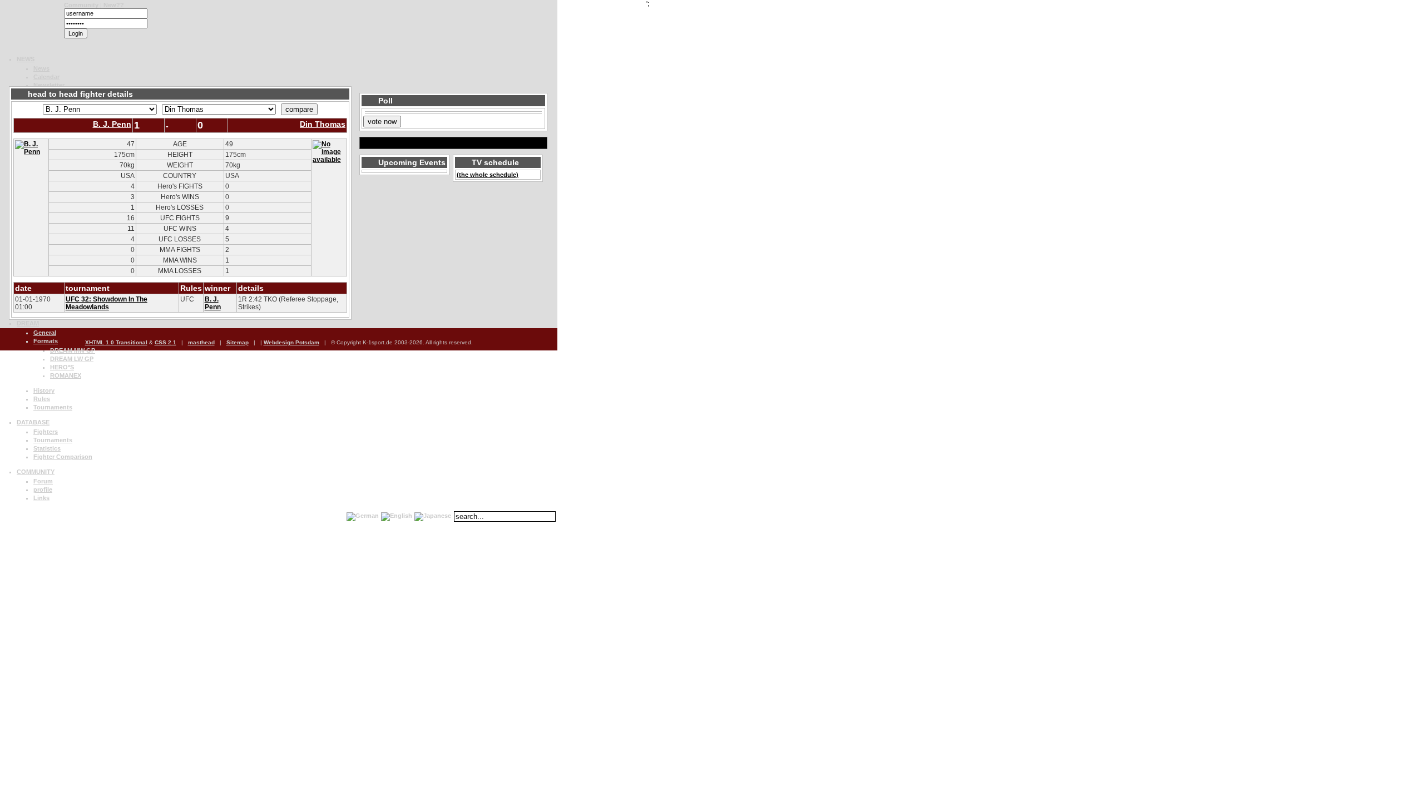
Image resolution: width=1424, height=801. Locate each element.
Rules (41, 398)
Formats (45, 341)
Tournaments (52, 407)
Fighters (45, 431)
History (44, 390)
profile (42, 489)
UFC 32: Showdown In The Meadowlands (106, 303)
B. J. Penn (112, 124)
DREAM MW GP (72, 350)
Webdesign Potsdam (291, 342)
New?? (113, 5)
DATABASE (33, 422)
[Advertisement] (136, 72)
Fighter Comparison (62, 456)
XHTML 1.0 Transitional (116, 342)
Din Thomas (322, 124)
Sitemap (237, 342)
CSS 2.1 (165, 342)
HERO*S (62, 367)
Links (41, 498)
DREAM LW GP (71, 358)
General (44, 332)
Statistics (47, 448)
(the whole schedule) (487, 174)
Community (81, 5)
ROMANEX (65, 375)
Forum (43, 481)
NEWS (25, 59)
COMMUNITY (36, 471)
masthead (201, 342)
